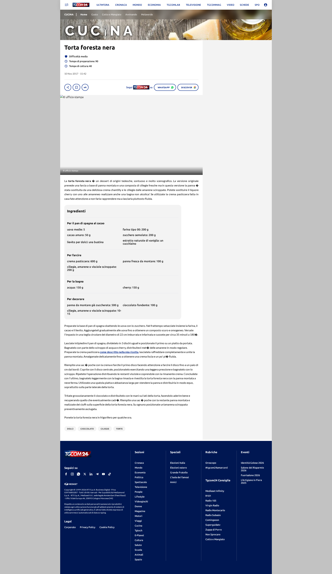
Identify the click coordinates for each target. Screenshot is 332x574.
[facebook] (66, 474)
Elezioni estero (178, 467)
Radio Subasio (213, 515)
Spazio (138, 559)
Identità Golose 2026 (252, 462)
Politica (139, 477)
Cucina (138, 525)
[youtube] (103, 474)
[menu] (66, 5)
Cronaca (139, 462)
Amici (173, 482)
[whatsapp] (78, 474)
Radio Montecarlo (215, 510)
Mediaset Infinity (214, 491)
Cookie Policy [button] (106, 527)
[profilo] (265, 5)
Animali (139, 554)
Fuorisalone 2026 (250, 475)
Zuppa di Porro (213, 529)
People (138, 491)
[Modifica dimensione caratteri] (85, 87)
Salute (138, 545)
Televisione (141, 487)
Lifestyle (140, 496)
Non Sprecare (212, 534)
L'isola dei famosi (179, 477)
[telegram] (97, 474)
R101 (208, 495)
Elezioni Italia (177, 462)
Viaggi (138, 520)
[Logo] (81, 5)
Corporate (70, 527)
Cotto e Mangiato (215, 539)
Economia (140, 472)
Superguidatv (212, 524)
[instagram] (72, 474)
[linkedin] (91, 474)
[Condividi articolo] (67, 87)
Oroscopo (210, 462)
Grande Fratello (179, 472)
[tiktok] (109, 474)
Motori (138, 516)
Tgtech (138, 530)
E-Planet (139, 535)
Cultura (139, 540)
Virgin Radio (212, 505)
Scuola (138, 549)
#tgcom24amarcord (216, 467)
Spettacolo (141, 482)
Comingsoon (212, 520)
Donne (138, 506)
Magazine (140, 511)
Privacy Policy (87, 527)
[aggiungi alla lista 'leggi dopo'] (76, 87)
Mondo (138, 467)
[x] (84, 474)
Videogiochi (141, 501)
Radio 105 (210, 500)
